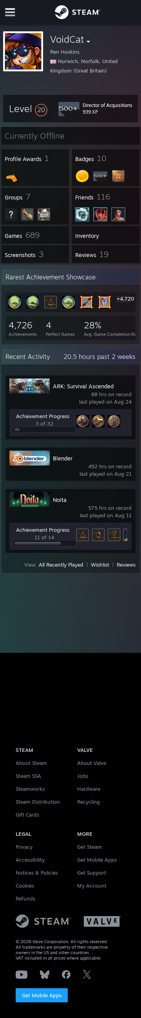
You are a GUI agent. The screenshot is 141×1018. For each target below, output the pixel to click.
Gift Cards (27, 815)
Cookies (25, 885)
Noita (60, 499)
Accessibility (30, 860)
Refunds (25, 898)
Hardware (88, 789)
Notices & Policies (37, 872)
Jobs (82, 776)
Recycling (88, 802)
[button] (28, 108)
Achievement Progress (42, 416)
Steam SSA (28, 776)
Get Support (91, 872)
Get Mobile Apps (41, 995)
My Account (92, 885)
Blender (62, 458)
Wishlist (100, 565)
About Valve (91, 763)
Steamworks (30, 789)
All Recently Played (61, 565)
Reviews (126, 565)
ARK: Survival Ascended (83, 386)
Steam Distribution (38, 802)
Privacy (24, 847)
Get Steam (89, 847)
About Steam (31, 763)
